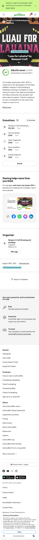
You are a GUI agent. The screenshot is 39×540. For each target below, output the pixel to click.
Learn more (10, 8)
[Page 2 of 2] (20, 62)
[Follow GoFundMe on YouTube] (8, 471)
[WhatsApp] (19, 216)
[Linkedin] (31, 216)
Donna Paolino (14, 133)
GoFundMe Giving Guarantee (19, 334)
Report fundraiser (21, 279)
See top (32, 120)
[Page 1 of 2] (19, 62)
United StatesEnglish (20, 464)
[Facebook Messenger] (25, 216)
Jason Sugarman (14, 140)
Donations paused (20, 51)
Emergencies (24, 263)
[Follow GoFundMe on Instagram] (16, 471)
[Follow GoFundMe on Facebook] (4, 471)
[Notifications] (30, 15)
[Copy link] (8, 216)
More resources (8, 454)
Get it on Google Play (8, 477)
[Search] (4, 15)
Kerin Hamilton (14, 147)
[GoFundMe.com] (19, 14)
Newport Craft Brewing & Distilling (18, 126)
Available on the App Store (20, 477)
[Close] (35, 6)
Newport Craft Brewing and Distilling (19, 241)
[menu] (35, 15)
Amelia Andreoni (14, 155)
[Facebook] (14, 216)
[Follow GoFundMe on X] (12, 471)
